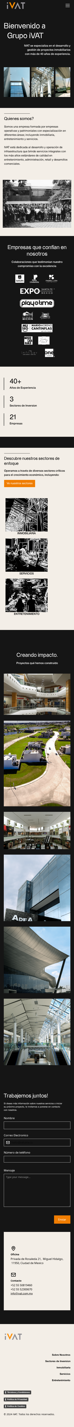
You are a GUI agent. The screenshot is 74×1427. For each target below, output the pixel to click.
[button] (67, 5)
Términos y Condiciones (18, 1392)
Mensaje (9, 1170)
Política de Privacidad (17, 1399)
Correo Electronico (16, 1135)
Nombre (9, 1118)
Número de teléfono (17, 1152)
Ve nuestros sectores (20, 483)
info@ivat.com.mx (22, 1294)
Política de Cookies (16, 1406)
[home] (16, 5)
